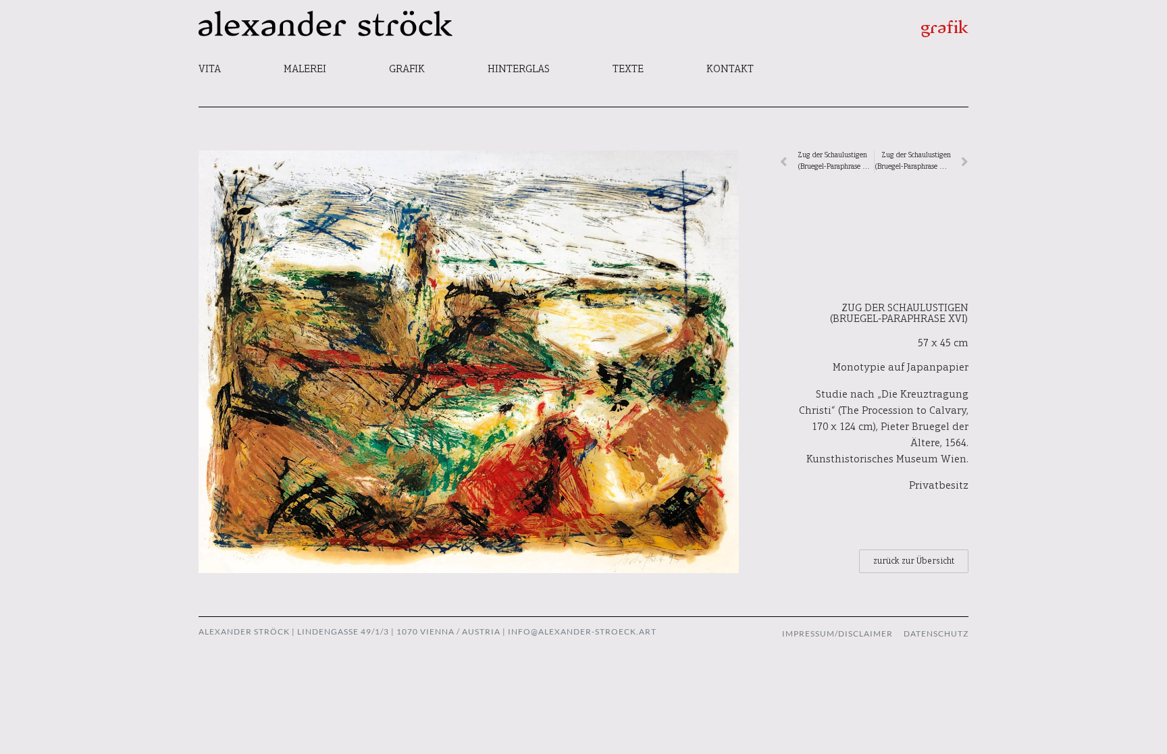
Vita (210, 69)
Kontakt (730, 69)
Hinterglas (519, 69)
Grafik (407, 69)
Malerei (305, 69)
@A (537, 631)
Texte (628, 69)
